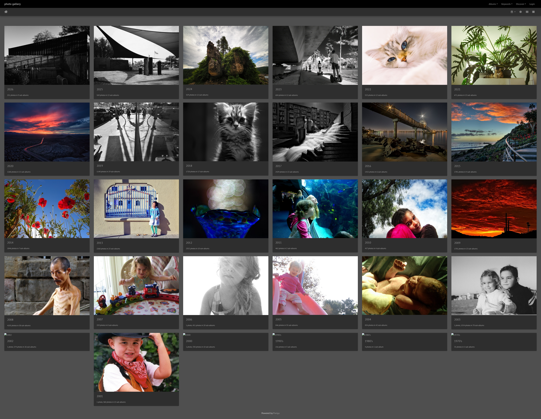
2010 (368, 242)
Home (6, 12)
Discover (520, 4)
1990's (279, 341)
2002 (10, 341)
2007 (100, 319)
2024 (189, 89)
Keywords (506, 4)
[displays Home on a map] (520, 12)
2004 (368, 319)
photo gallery (12, 4)
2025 (100, 89)
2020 (10, 166)
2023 (278, 89)
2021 (457, 89)
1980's (369, 341)
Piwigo (276, 413)
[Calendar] (513, 12)
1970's (458, 341)
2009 (457, 243)
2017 (278, 166)
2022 (368, 89)
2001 (100, 396)
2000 (189, 341)
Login (532, 4)
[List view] (533, 12)
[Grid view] (527, 12)
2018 (189, 166)
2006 (189, 319)
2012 (189, 243)
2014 (10, 242)
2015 (457, 166)
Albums (492, 4)
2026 (10, 89)
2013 (100, 243)
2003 (457, 319)
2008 (10, 319)
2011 (278, 242)
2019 (100, 166)
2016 (368, 166)
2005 (278, 319)
